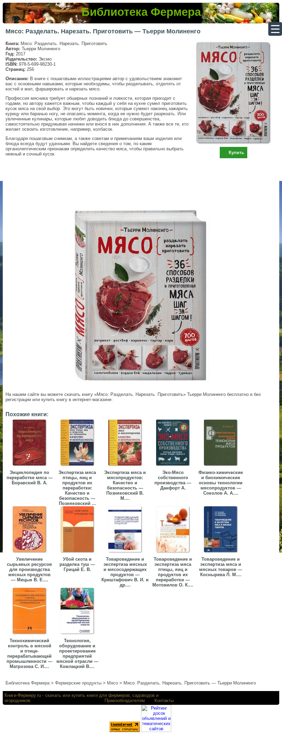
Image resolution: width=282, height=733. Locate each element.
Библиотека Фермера (141, 12)
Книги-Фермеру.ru (22, 695)
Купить (236, 152)
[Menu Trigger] (275, 29)
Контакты (164, 700)
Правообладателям (125, 700)
